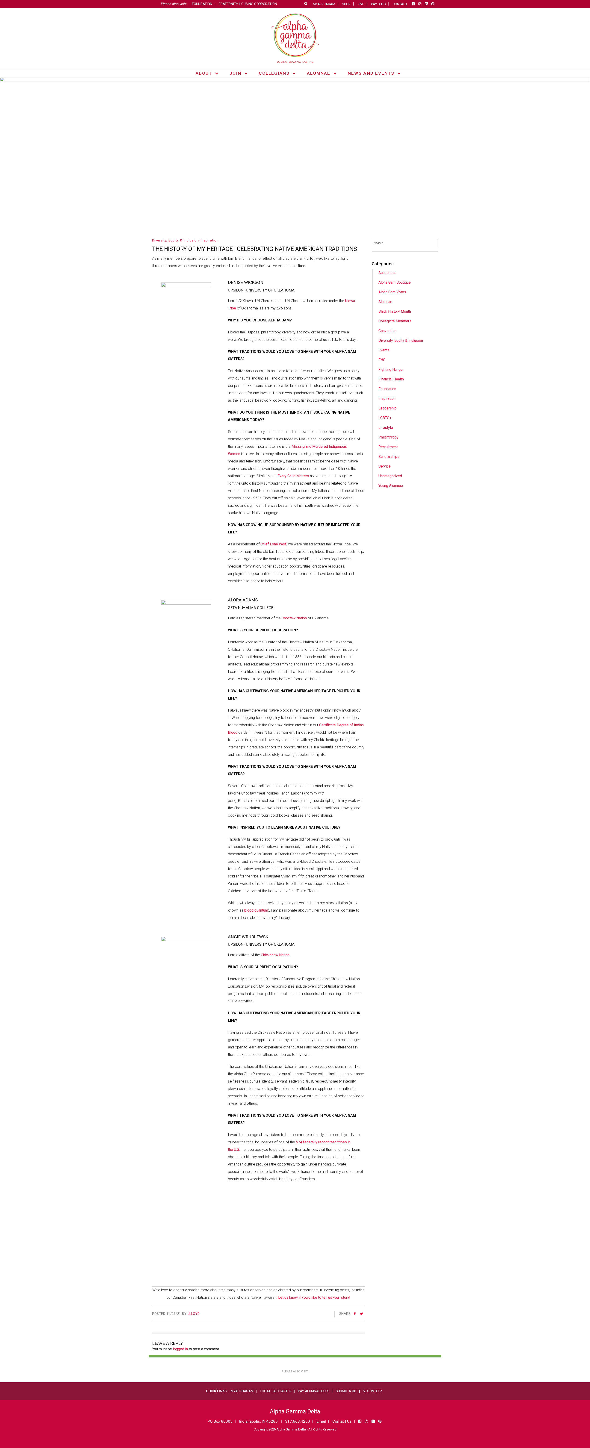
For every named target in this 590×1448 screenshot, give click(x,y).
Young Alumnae (390, 485)
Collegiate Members (394, 321)
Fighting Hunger (391, 369)
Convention (387, 331)
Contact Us (342, 1421)
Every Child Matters (293, 476)
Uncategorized (390, 476)
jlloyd (194, 1314)
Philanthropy (388, 437)
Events (383, 350)
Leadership (387, 408)
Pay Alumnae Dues (313, 1391)
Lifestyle (385, 427)
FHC (381, 360)
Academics (387, 273)
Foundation (202, 4)
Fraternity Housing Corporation (248, 4)
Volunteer (372, 1391)
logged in (180, 1349)
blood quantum (256, 910)
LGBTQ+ (385, 418)
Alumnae (385, 302)
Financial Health (391, 379)
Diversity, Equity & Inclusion (175, 240)
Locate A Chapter (276, 1391)
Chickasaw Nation (275, 955)
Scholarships (388, 456)
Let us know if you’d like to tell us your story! (314, 1297)
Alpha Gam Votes (392, 292)
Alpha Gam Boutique (394, 282)
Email (321, 1421)
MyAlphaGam (242, 1391)
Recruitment (388, 447)
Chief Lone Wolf (273, 544)
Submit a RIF (346, 1391)
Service (384, 466)
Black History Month (394, 311)
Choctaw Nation (294, 618)
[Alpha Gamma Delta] (295, 38)
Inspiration (210, 240)
